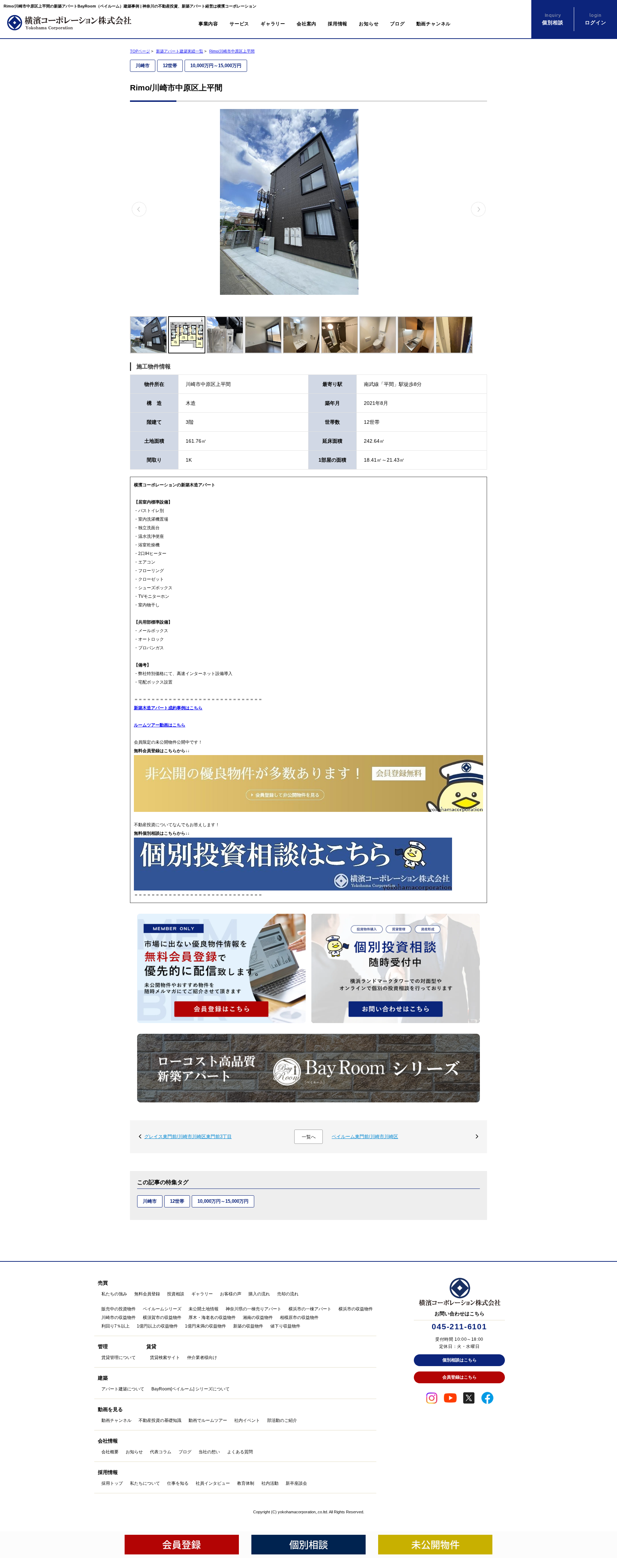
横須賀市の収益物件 (162, 1317)
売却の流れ (288, 1293)
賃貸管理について (118, 1357)
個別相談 (552, 19)
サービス (239, 23)
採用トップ (112, 1483)
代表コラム (160, 1451)
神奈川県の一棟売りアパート (253, 1308)
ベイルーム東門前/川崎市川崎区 (365, 1136)
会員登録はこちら (459, 1377)
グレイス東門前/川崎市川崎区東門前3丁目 (188, 1136)
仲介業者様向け (202, 1357)
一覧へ (309, 1137)
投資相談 (175, 1293)
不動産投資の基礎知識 (160, 1420)
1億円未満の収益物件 (205, 1326)
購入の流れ (259, 1293)
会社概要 (110, 1451)
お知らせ (368, 23)
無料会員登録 (147, 1293)
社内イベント (247, 1420)
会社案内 (306, 23)
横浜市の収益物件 (355, 1308)
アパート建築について (122, 1388)
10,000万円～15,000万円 (215, 65)
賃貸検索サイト (165, 1357)
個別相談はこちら (459, 1360)
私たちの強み (114, 1293)
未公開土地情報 (204, 1308)
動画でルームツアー (208, 1420)
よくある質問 (240, 1451)
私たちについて (145, 1483)
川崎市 (143, 65)
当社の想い (209, 1451)
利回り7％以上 (115, 1326)
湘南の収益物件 (258, 1317)
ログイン (595, 19)
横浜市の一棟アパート (310, 1308)
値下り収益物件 (285, 1326)
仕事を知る (178, 1483)
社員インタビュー (213, 1483)
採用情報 (337, 23)
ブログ (397, 23)
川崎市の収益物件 (118, 1317)
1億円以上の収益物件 (157, 1326)
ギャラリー (273, 23)
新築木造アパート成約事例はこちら (168, 707)
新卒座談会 (296, 1483)
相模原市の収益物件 (299, 1317)
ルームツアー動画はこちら (159, 725)
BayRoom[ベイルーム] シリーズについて (190, 1388)
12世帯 (170, 65)
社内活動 (270, 1483)
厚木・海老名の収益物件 (212, 1317)
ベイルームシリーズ (162, 1308)
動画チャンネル (433, 23)
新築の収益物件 (248, 1326)
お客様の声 (230, 1293)
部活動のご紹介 (282, 1420)
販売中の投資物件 (118, 1308)
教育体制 (245, 1483)
